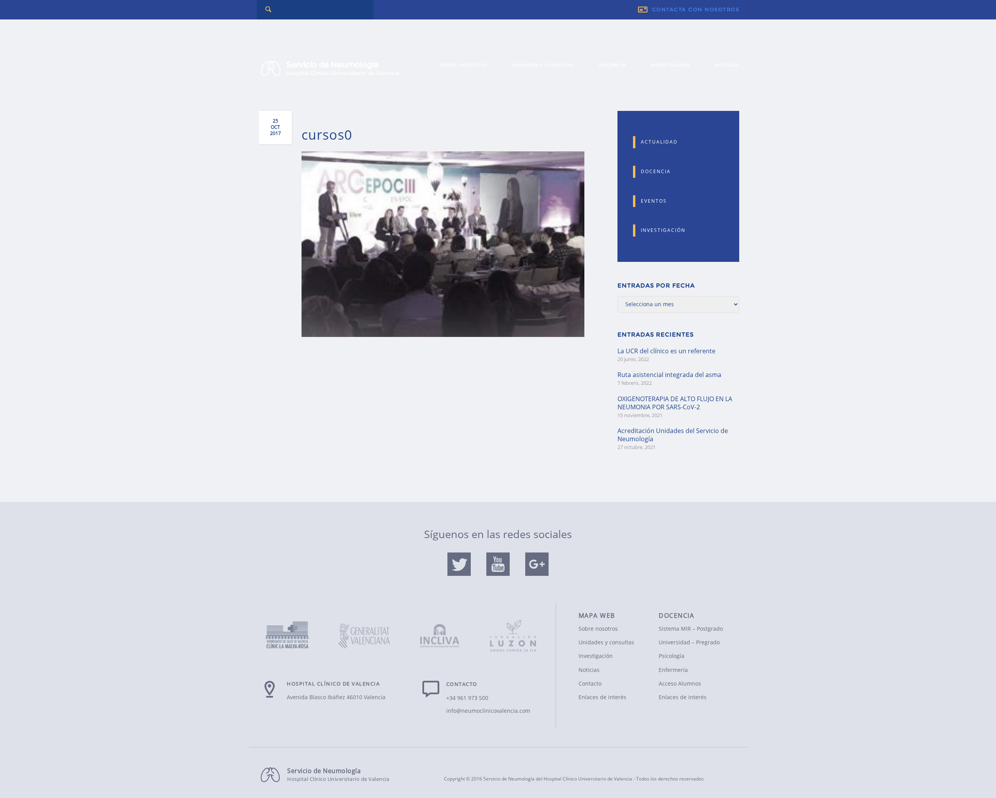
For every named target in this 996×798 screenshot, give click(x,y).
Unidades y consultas (543, 65)
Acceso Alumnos (680, 683)
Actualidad (659, 142)
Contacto (590, 683)
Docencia (612, 65)
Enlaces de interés (602, 697)
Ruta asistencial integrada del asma (669, 374)
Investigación (670, 65)
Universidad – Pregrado (689, 642)
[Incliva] (440, 637)
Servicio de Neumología (342, 68)
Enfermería (673, 669)
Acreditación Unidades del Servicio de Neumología (672, 434)
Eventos (654, 201)
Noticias (727, 65)
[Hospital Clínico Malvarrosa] (293, 635)
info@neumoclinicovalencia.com (488, 710)
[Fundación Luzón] (513, 631)
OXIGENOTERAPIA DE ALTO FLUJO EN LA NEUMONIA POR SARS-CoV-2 (674, 403)
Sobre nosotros (463, 65)
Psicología (671, 655)
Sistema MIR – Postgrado (691, 628)
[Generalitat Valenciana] (366, 637)
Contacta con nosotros (695, 9)
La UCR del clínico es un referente (666, 351)
